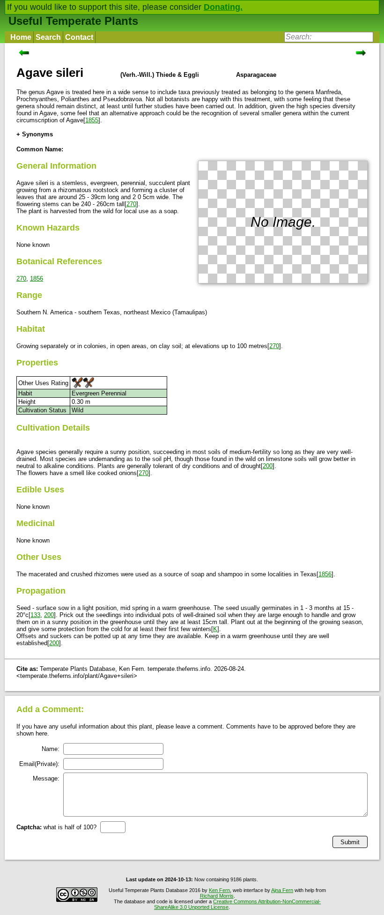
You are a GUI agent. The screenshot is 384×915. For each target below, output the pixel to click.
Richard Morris (217, 896)
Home (20, 37)
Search (48, 37)
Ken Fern (219, 890)
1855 (91, 120)
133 (35, 614)
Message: (46, 778)
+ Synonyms (34, 134)
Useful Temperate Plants (73, 21)
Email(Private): (39, 763)
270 (131, 204)
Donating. (223, 7)
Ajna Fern (282, 890)
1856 (36, 278)
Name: (50, 748)
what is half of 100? (56, 827)
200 (268, 465)
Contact (79, 37)
